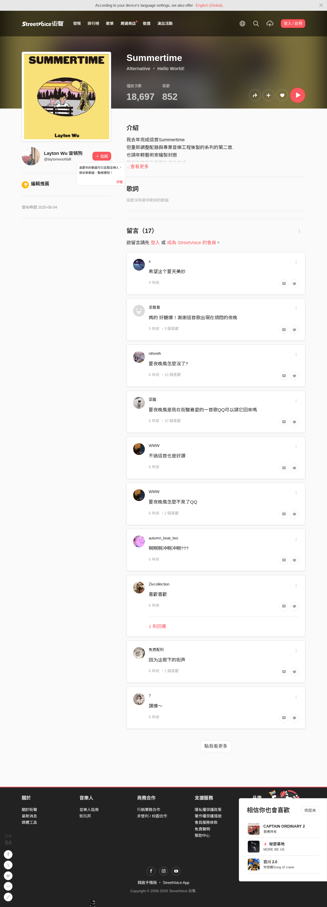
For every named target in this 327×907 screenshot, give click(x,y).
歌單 (110, 23)
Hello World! (170, 68)
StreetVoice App (176, 882)
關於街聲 (29, 809)
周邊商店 (128, 23)
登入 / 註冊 (293, 23)
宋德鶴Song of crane (278, 867)
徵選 (146, 23)
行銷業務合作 (148, 809)
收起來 (310, 810)
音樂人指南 (89, 809)
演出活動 (165, 23)
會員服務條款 (206, 822)
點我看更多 (215, 746)
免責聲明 (202, 829)
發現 (77, 23)
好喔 (119, 182)
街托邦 (85, 816)
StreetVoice (43, 23)
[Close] (321, 5)
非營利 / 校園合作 (152, 816)
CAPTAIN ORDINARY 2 (284, 826)
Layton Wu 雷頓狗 (63, 153)
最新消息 (29, 816)
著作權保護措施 (208, 816)
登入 (155, 242)
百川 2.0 (270, 862)
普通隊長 (270, 832)
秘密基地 (276, 844)
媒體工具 (29, 822)
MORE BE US (274, 849)
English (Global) (209, 5)
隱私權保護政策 (208, 809)
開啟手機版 (147, 882)
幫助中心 (202, 835)
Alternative (138, 68)
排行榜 (93, 23)
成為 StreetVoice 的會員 (191, 242)
